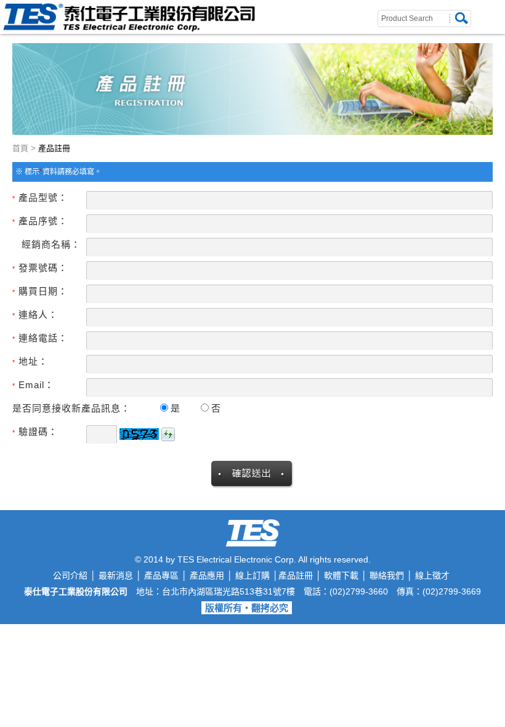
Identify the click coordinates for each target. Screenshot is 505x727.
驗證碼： (35, 431)
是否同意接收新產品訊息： (71, 408)
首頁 (20, 148)
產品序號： (40, 221)
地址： (30, 361)
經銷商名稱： (51, 244)
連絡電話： (40, 338)
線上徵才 (432, 575)
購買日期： (40, 291)
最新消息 (116, 575)
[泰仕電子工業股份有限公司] (129, 28)
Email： (33, 385)
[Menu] (497, 7)
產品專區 (161, 575)
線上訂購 (252, 575)
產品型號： (40, 197)
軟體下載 (341, 575)
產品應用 (207, 575)
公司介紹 (70, 575)
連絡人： (35, 314)
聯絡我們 (387, 575)
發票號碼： (40, 267)
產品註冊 (295, 575)
